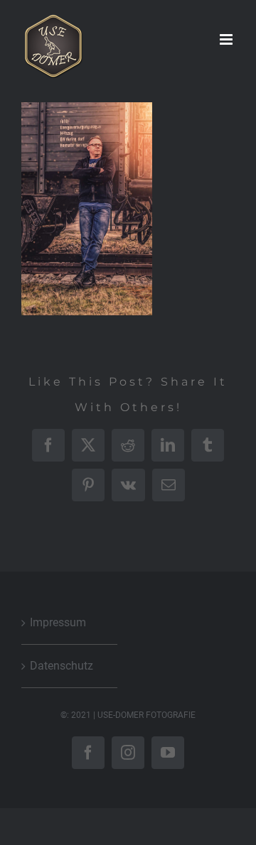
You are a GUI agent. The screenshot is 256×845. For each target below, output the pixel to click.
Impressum (58, 622)
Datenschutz (61, 665)
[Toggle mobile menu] (227, 39)
